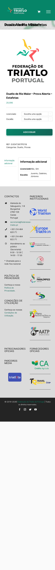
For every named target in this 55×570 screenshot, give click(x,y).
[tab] (10, 161)
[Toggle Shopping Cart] (39, 11)
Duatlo (20, 147)
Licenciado (11, 114)
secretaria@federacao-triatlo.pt (17, 223)
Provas (27, 147)
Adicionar (29, 132)
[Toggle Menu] (48, 11)
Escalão (9, 119)
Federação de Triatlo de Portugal (30, 402)
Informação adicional (9, 162)
